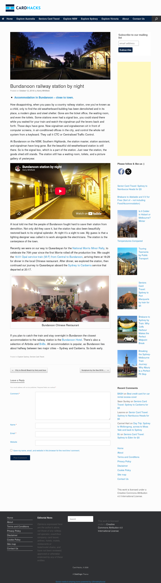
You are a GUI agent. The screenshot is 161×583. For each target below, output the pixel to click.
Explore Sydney (89, 18)
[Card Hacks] (23, 8)
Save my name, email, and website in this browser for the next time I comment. (46, 450)
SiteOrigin (78, 574)
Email (13, 433)
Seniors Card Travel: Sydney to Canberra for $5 (132, 404)
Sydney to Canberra (80, 265)
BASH (120, 393)
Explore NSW (70, 18)
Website (13, 441)
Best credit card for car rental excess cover (133, 395)
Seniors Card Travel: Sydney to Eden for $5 (130, 436)
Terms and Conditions (128, 456)
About (125, 18)
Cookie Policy (124, 470)
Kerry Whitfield (43, 90)
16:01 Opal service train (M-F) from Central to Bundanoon (49, 257)
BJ (118, 434)
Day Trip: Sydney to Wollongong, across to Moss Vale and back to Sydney (133, 426)
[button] (156, 19)
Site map (121, 474)
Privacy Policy (124, 461)
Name (13, 424)
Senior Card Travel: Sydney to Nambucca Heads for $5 (133, 415)
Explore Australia (26, 18)
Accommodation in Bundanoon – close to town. (44, 97)
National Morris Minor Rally (88, 248)
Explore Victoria (110, 18)
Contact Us (139, 18)
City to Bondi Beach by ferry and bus (29, 370)
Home (10, 18)
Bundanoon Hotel (72, 340)
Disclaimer (122, 465)
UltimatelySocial (98, 581)
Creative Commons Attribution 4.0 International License (110, 527)
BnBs (42, 344)
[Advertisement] (134, 109)
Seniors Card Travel (49, 18)
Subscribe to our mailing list (133, 36)
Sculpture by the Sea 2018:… (95, 370)
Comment (15, 393)
